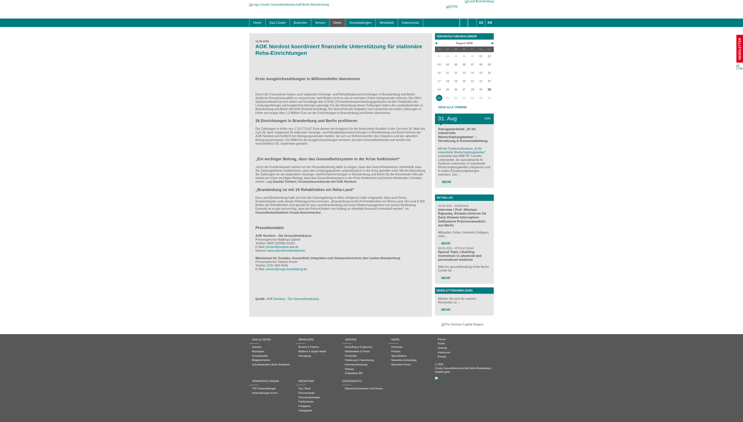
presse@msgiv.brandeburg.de (286, 269)
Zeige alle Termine (452, 107)
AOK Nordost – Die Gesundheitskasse (292, 299)
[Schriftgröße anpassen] (472, 23)
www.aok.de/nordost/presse (286, 250)
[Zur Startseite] (289, 6)
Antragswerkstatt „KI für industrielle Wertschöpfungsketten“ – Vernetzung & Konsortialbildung (462, 135)
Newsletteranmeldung (455, 290)
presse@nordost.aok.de (282, 247)
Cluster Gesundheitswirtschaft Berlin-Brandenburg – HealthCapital (464, 370)
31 (439, 97)
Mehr (446, 182)
